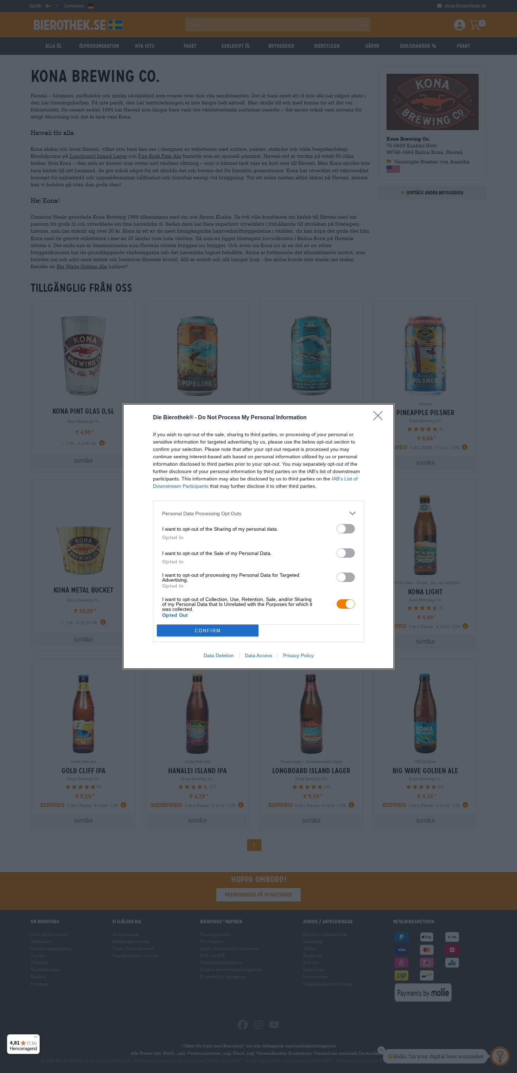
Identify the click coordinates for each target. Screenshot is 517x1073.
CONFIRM (208, 630)
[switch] (346, 529)
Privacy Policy (298, 655)
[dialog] (258, 536)
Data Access (258, 655)
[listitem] (258, 513)
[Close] (380, 418)
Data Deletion (219, 655)
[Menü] (35, 1038)
